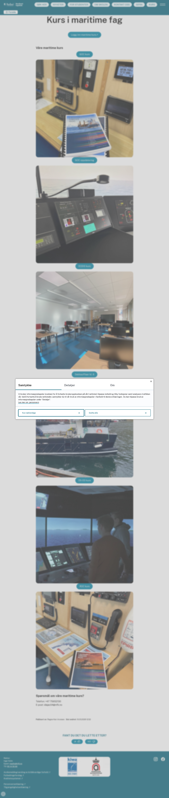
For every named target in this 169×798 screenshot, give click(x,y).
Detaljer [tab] (69, 385)
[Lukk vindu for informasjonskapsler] (151, 381)
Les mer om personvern (28, 402)
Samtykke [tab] (25, 385)
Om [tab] (112, 385)
